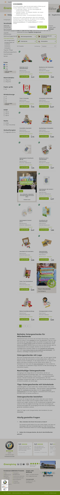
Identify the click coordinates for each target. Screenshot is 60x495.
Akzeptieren (42, 27)
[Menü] (7, 480)
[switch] (4, 489)
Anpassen (32, 27)
